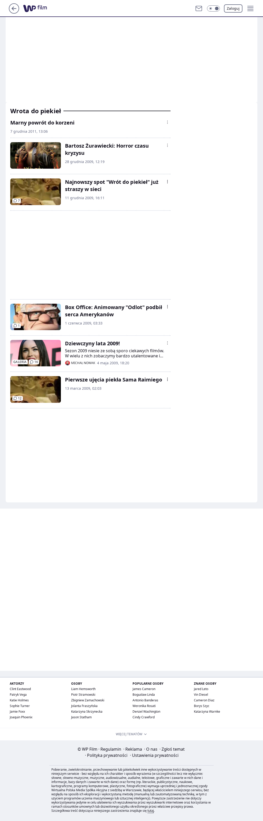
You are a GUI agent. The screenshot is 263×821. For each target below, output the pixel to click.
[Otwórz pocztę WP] (199, 8)
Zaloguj (233, 8)
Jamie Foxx (17, 711)
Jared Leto (201, 689)
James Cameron (144, 689)
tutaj (150, 810)
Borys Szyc (201, 706)
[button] (213, 8)
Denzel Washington (146, 711)
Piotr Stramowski (83, 694)
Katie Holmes (19, 700)
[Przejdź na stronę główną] (14, 12)
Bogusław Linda (144, 694)
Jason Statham (81, 717)
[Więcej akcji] (167, 122)
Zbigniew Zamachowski (87, 700)
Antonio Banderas (145, 700)
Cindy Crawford (144, 717)
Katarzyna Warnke (207, 711)
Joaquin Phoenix (21, 717)
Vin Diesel (201, 694)
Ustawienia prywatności (154, 755)
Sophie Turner (20, 706)
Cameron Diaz (204, 700)
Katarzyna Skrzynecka (86, 711)
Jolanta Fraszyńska (84, 706)
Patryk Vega (18, 694)
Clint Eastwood (20, 689)
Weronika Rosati (144, 706)
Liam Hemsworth (83, 689)
